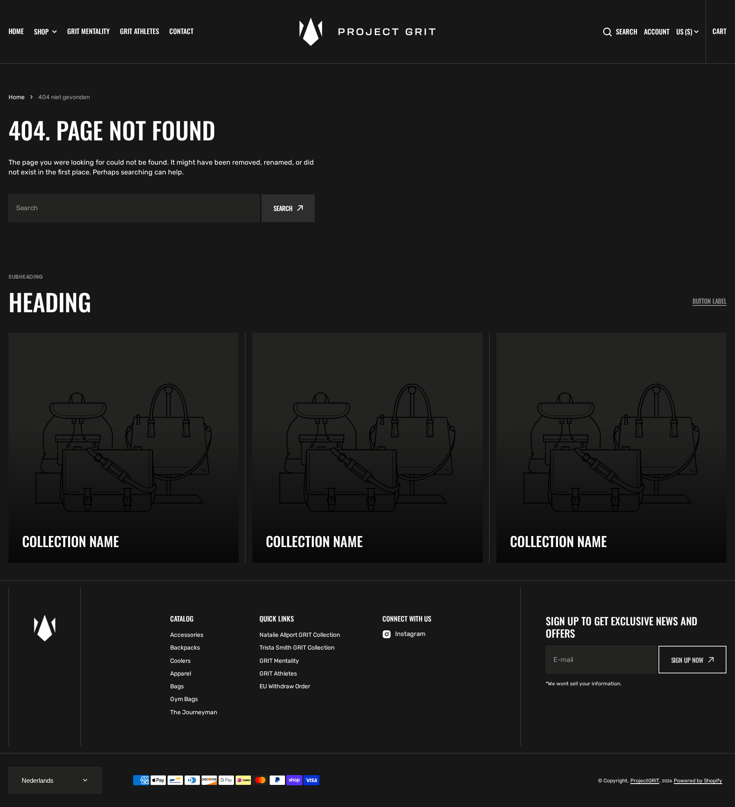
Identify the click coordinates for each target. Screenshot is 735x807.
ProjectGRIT (644, 781)
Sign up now (687, 659)
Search (626, 32)
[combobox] (134, 208)
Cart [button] (719, 31)
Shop (41, 32)
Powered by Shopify (698, 781)
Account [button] (656, 32)
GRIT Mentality (88, 31)
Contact (181, 31)
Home (16, 31)
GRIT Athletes (139, 31)
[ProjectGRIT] (367, 31)
